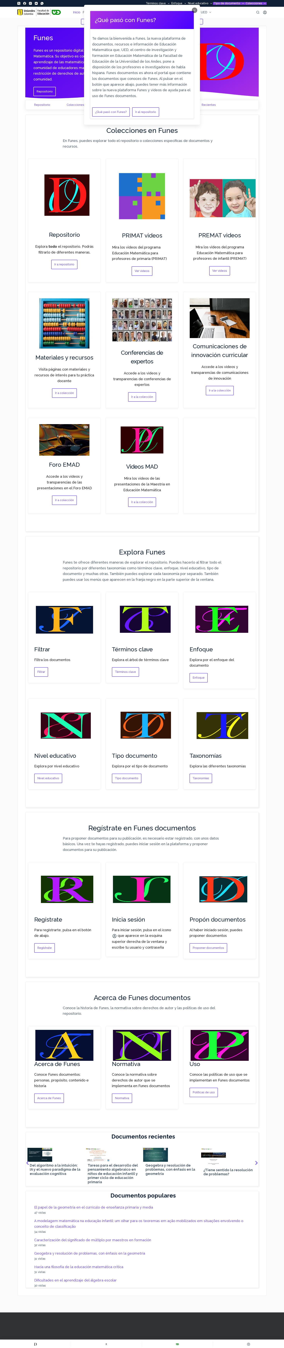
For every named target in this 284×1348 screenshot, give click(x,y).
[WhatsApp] (42, 3)
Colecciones (254, 3)
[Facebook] (24, 3)
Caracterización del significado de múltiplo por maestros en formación (92, 1240)
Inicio (76, 12)
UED (204, 12)
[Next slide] (256, 1163)
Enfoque (176, 3)
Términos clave (156, 3)
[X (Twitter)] (18, 3)
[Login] (265, 12)
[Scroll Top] (248, 1344)
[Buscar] (257, 12)
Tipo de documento (227, 3)
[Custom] (35, 1344)
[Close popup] (194, 10)
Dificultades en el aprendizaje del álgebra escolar (75, 1280)
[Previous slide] (28, 1163)
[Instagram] (30, 3)
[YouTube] (36, 3)
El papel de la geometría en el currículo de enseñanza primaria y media (93, 1207)
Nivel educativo (198, 3)
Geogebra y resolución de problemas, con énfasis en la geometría (89, 1253)
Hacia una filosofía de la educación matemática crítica (78, 1267)
